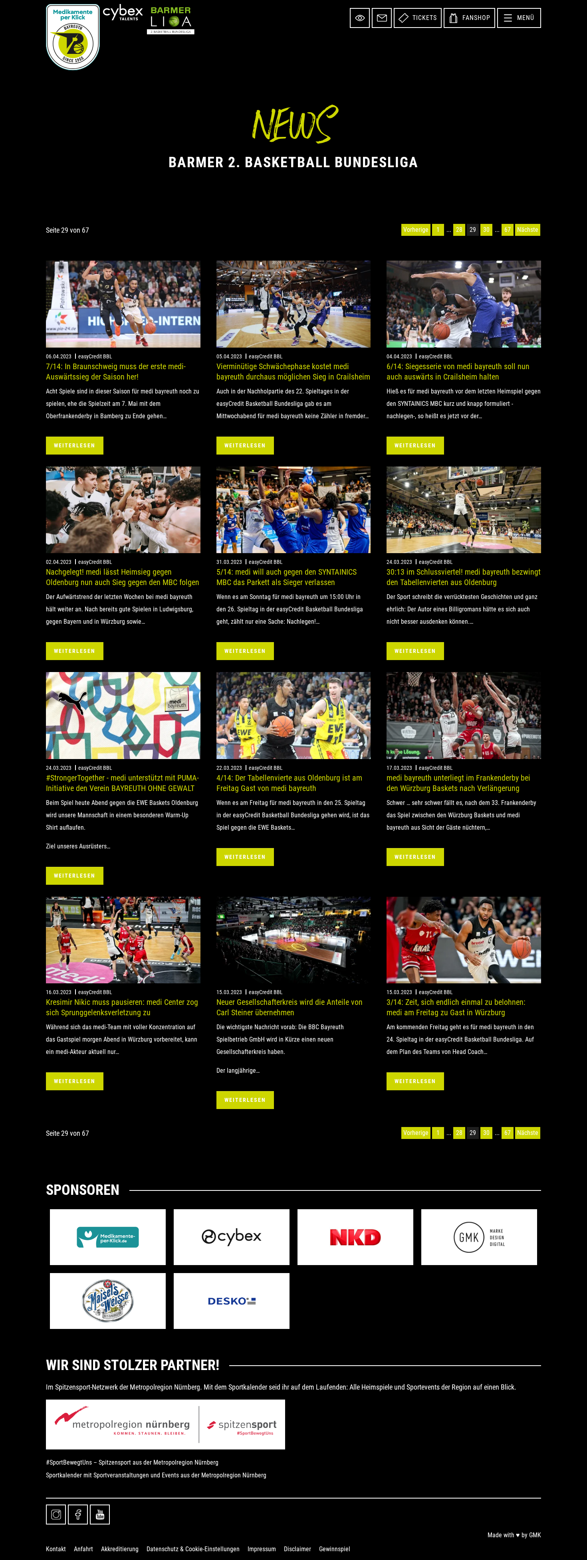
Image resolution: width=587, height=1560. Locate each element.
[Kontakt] (382, 18)
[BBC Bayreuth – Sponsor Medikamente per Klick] (108, 1237)
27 (449, 230)
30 (486, 229)
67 (507, 229)
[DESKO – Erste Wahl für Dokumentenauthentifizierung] (232, 1301)
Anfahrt (83, 1549)
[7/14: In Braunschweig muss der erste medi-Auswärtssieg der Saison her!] (123, 304)
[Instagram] (56, 1514)
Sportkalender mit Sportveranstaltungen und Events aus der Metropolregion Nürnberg (156, 1475)
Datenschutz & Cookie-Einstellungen (193, 1549)
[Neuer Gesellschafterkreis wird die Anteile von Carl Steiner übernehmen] (293, 940)
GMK (535, 1535)
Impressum (262, 1549)
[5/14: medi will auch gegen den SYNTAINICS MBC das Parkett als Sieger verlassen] (293, 510)
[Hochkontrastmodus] (360, 18)
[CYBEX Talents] (123, 12)
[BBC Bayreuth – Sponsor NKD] (355, 1237)
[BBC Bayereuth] (73, 37)
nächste (527, 229)
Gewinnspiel (334, 1549)
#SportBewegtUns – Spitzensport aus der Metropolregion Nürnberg (132, 1462)
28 (459, 229)
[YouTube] (100, 1514)
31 (497, 230)
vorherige (415, 229)
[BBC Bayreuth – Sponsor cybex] (232, 1237)
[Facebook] (78, 1514)
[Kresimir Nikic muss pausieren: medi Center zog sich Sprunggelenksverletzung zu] (123, 940)
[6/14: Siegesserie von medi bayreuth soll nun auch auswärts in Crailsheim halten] (464, 304)
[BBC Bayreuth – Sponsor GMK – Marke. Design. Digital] (479, 1237)
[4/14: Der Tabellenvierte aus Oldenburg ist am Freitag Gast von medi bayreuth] (293, 715)
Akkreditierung (120, 1549)
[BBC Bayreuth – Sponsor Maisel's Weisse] (108, 1301)
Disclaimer (297, 1549)
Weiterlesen (74, 445)
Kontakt (56, 1549)
